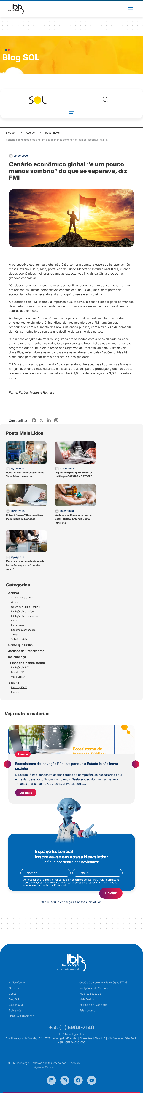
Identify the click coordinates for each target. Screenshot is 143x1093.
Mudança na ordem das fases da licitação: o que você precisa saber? (25, 565)
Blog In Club (16, 1004)
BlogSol (10, 132)
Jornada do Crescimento (26, 651)
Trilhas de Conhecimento (26, 663)
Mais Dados (86, 999)
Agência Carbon (44, 1067)
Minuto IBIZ (17, 672)
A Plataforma (17, 982)
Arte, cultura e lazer (22, 597)
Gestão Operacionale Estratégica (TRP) (103, 982)
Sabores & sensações (23, 630)
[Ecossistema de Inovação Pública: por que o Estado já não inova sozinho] (71, 739)
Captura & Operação (21, 1015)
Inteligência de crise (22, 611)
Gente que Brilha (20, 645)
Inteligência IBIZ (20, 667)
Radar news (52, 132)
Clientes (14, 988)
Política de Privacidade (54, 885)
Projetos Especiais (90, 993)
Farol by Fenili (19, 687)
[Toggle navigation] (130, 9)
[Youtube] (91, 1080)
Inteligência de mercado (24, 616)
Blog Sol (14, 999)
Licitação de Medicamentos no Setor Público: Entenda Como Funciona (73, 519)
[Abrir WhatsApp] (133, 1083)
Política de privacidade (93, 1004)
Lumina (15, 692)
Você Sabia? (18, 676)
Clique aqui (49, 902)
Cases (14, 602)
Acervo (30, 132)
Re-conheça (17, 657)
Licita (14, 620)
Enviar (111, 893)
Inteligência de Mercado (94, 988)
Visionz (13, 683)
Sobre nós (15, 1010)
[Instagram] (64, 1080)
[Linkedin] (51, 1080)
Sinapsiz (16, 634)
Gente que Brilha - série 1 (25, 606)
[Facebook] (78, 1080)
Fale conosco (87, 1010)
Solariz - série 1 (19, 639)
